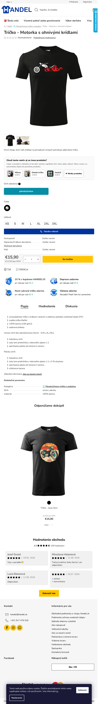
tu (57, 691)
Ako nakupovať (58, 625)
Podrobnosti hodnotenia (45, 37)
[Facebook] (7, 628)
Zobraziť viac (49, 593)
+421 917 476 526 (19, 620)
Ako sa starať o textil (32, 374)
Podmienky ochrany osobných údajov (68, 617)
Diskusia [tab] (71, 306)
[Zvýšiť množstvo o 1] (38, 259)
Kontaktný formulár (60, 652)
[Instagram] (13, 628)
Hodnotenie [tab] (47, 306)
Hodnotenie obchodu (61, 644)
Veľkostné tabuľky (60, 629)
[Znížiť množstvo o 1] (25, 259)
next (92, 472)
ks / (73, 667)
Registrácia (87, 2)
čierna (49, 503)
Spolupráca (57, 648)
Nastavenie (16, 697)
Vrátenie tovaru (59, 640)
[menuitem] (11, 20)
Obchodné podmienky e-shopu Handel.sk (70, 613)
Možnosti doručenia (13, 245)
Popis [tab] (24, 306)
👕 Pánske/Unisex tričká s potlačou (59, 386)
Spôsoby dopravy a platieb (64, 621)
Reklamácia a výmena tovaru (65, 636)
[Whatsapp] (20, 628)
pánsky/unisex (26, 191)
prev (6, 472)
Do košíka (68, 259)
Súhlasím (82, 690)
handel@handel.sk (18, 614)
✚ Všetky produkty (74, 173)
